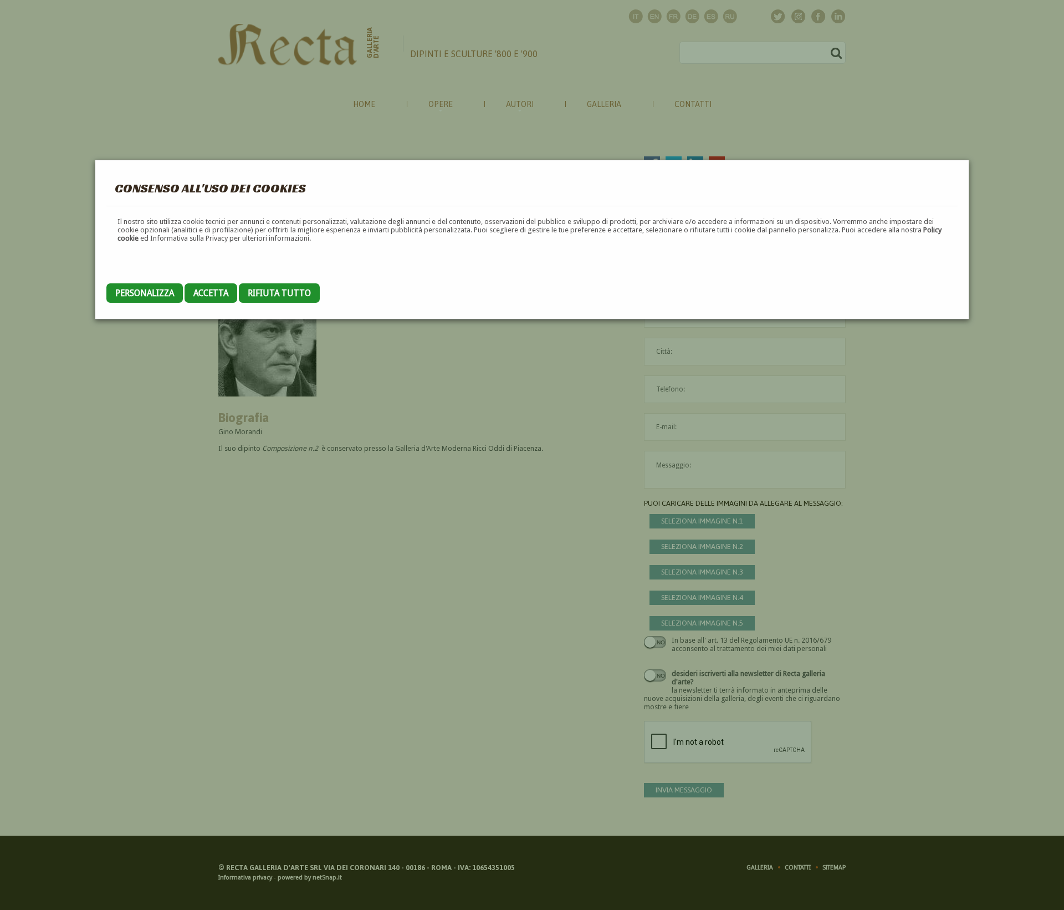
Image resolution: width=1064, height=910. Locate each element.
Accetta (210, 293)
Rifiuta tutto (279, 293)
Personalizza (144, 293)
